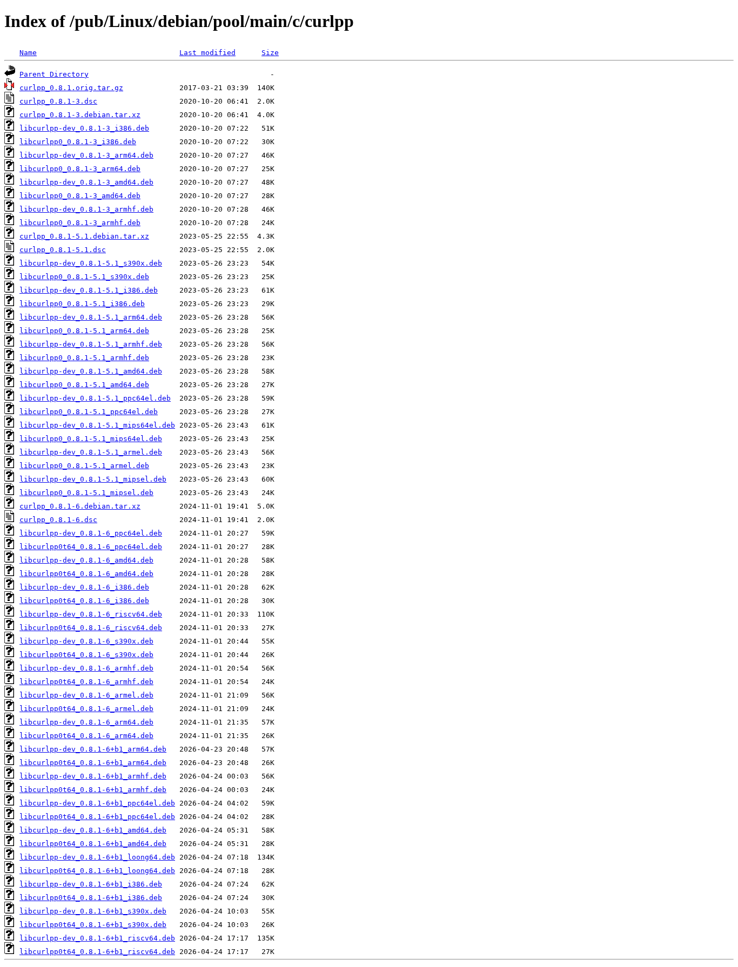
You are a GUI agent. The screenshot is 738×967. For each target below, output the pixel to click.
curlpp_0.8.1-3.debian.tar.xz (79, 115)
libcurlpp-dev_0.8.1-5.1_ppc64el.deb (95, 398)
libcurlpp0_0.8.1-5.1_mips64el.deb (90, 439)
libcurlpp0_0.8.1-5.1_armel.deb (84, 466)
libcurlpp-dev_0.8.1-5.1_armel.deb (90, 452)
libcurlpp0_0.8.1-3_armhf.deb (79, 223)
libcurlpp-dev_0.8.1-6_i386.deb (84, 587)
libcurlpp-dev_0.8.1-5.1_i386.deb (88, 290)
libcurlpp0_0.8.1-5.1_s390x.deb (84, 277)
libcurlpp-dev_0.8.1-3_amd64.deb (86, 182)
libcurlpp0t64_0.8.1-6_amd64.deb (86, 574)
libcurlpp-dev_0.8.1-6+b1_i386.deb (90, 884)
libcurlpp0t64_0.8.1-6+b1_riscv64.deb (97, 952)
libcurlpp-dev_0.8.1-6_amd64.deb (86, 560)
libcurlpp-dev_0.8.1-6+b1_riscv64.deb (97, 938)
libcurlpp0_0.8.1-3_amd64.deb (79, 196)
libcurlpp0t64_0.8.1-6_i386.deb (84, 601)
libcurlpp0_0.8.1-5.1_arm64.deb (84, 331)
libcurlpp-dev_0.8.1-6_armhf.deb (86, 668)
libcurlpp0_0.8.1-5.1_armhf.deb (84, 358)
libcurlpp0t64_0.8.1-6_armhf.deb (86, 682)
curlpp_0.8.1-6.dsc (58, 520)
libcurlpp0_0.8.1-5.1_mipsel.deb (86, 493)
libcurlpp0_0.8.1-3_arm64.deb (79, 169)
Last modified (207, 53)
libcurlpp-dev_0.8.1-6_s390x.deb (86, 641)
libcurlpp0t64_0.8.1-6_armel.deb (86, 709)
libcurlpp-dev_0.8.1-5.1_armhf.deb (90, 344)
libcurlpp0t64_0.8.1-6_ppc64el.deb (90, 547)
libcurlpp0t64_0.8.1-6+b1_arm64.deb (92, 763)
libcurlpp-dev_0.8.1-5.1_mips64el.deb (97, 425)
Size (270, 53)
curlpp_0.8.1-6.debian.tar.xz (79, 506)
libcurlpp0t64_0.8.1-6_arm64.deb (86, 736)
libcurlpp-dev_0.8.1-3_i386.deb (84, 128)
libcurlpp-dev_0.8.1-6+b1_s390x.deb (92, 911)
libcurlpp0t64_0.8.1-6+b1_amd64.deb (92, 844)
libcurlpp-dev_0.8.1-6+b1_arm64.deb (92, 749)
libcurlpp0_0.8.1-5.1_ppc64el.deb (88, 412)
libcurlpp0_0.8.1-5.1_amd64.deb (84, 385)
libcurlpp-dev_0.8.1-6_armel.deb (86, 695)
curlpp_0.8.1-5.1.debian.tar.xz (84, 236)
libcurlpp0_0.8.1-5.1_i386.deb (82, 304)
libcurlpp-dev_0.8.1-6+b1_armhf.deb (92, 776)
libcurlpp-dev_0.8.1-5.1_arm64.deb (90, 317)
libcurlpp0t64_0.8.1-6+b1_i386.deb (90, 898)
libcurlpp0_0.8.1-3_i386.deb (77, 142)
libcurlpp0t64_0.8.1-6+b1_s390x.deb (92, 925)
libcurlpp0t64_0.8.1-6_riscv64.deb (90, 628)
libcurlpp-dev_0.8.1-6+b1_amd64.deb (92, 830)
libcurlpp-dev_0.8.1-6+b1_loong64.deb (97, 857)
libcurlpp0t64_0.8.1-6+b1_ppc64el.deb (97, 817)
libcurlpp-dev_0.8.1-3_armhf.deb (86, 209)
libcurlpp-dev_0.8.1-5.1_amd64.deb (90, 371)
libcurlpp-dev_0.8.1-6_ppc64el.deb (90, 533)
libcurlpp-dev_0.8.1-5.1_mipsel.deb (92, 479)
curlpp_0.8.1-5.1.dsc (62, 250)
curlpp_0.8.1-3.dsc (58, 101)
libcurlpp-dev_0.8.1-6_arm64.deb (86, 722)
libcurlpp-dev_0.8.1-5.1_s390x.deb (90, 263)
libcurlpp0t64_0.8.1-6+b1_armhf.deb (92, 790)
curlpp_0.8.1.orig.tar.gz (71, 88)
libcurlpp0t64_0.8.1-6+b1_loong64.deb (97, 871)
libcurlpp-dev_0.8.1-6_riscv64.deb (90, 614)
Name (28, 53)
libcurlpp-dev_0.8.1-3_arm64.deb (86, 155)
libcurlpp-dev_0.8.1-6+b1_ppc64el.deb (97, 803)
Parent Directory (54, 74)
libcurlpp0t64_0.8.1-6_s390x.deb (86, 655)
